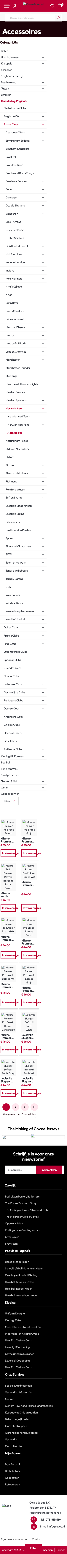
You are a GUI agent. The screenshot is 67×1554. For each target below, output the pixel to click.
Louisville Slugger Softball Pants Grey (8, 1080)
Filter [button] (33, 1548)
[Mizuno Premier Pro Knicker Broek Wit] (28, 871)
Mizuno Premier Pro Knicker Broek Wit (28, 883)
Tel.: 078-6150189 (51, 1519)
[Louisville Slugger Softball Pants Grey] (8, 1067)
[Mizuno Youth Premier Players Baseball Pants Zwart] (8, 877)
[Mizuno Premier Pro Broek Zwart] (8, 827)
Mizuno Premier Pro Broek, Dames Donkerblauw (8, 1036)
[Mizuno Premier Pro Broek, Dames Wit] (8, 973)
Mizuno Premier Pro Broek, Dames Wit (8, 985)
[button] (8, 853)
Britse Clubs (36, 24)
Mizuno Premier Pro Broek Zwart (7, 840)
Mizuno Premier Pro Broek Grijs (27, 840)
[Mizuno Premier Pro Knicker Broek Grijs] (8, 925)
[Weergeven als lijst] (15, 808)
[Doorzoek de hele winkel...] (58, 18)
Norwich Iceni (53, 24)
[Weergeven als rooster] (3, 808)
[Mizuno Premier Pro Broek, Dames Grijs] (28, 975)
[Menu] (7, 6)
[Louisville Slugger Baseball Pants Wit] (28, 1067)
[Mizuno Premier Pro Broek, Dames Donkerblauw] (8, 1022)
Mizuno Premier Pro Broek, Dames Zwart (28, 942)
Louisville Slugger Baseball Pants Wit (27, 1080)
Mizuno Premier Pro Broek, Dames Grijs (28, 989)
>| (34, 1106)
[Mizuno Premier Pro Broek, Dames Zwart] (28, 927)
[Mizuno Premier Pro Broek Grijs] (28, 827)
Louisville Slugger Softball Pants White (27, 1036)
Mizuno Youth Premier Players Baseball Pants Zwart (6, 895)
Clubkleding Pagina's (16, 24)
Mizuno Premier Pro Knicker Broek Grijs (8, 938)
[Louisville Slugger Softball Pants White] (28, 1022)
